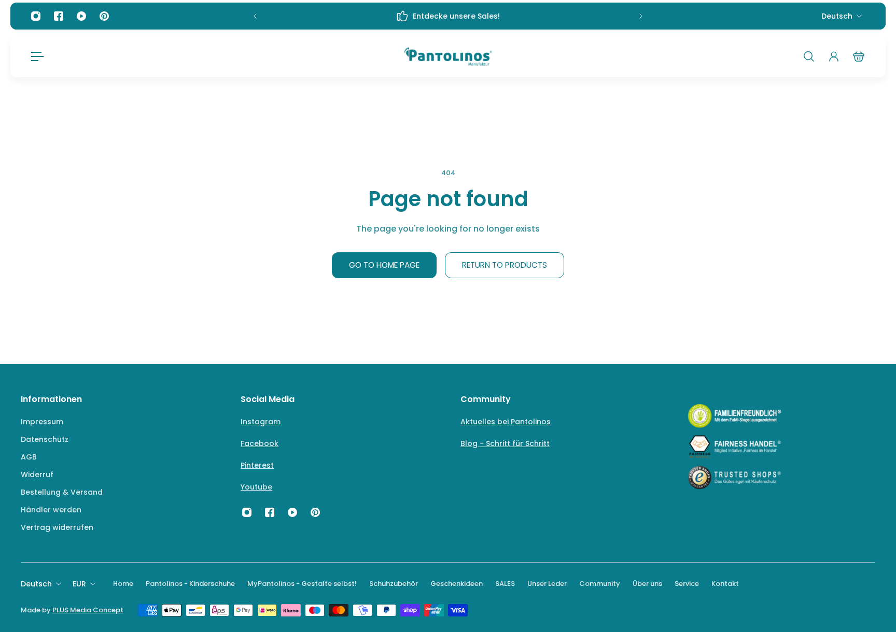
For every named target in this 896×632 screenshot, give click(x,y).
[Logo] (448, 56)
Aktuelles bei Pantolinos (505, 421)
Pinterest (257, 465)
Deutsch (836, 16)
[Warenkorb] (858, 56)
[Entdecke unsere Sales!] (448, 16)
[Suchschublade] (808, 56)
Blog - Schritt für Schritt (505, 443)
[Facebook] (58, 16)
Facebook (259, 443)
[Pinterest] (104, 16)
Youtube (256, 487)
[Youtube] (81, 16)
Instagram (261, 421)
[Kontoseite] (833, 56)
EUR (79, 584)
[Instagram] (35, 16)
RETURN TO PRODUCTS (504, 265)
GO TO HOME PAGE (384, 265)
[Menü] (37, 56)
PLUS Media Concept (87, 610)
